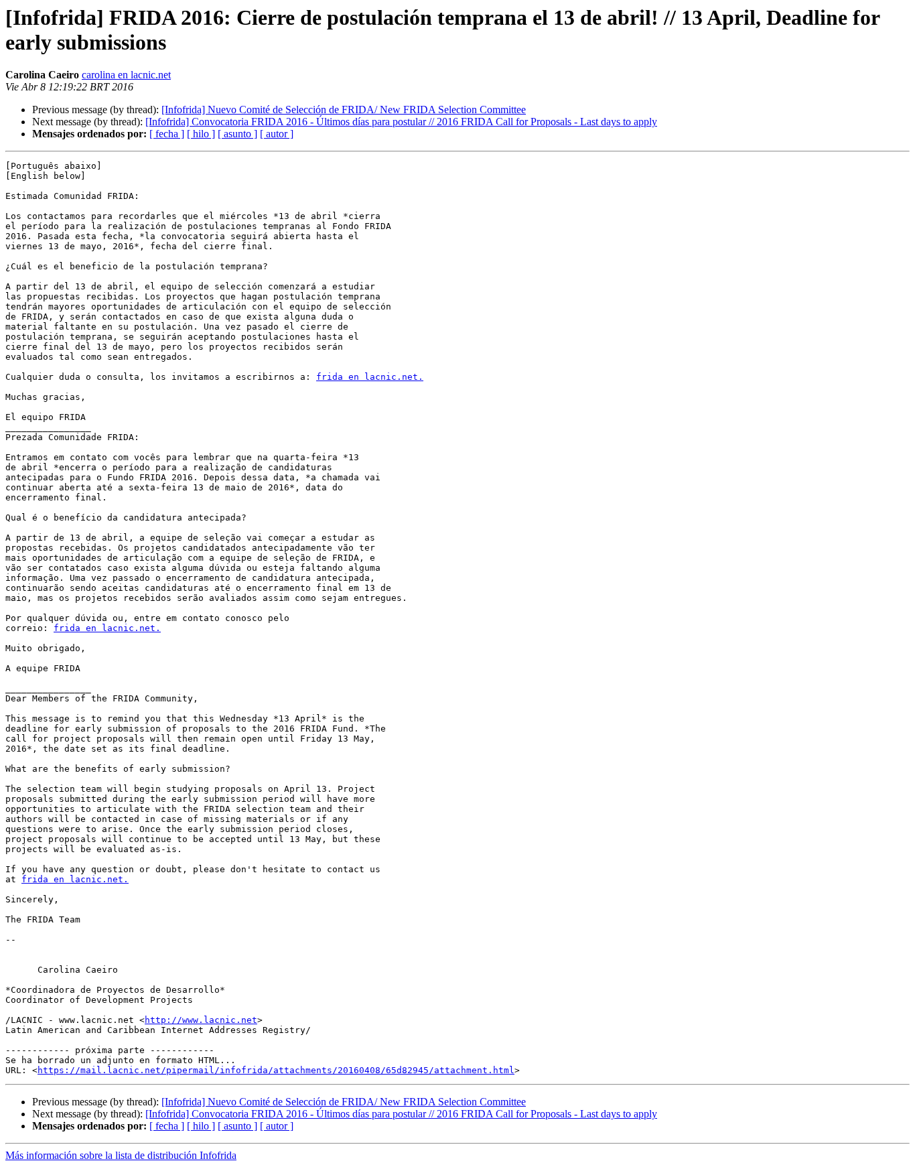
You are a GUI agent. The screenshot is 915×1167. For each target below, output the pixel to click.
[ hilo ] (201, 133)
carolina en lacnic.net (126, 74)
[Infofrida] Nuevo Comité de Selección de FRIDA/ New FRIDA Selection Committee (343, 109)
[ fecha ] (166, 133)
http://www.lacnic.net (201, 1020)
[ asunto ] (237, 133)
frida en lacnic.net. (369, 377)
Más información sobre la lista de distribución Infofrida (120, 1155)
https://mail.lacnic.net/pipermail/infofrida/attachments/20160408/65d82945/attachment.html (276, 1070)
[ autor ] (276, 133)
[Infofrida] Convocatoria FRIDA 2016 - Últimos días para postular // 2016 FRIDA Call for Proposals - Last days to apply (401, 121)
